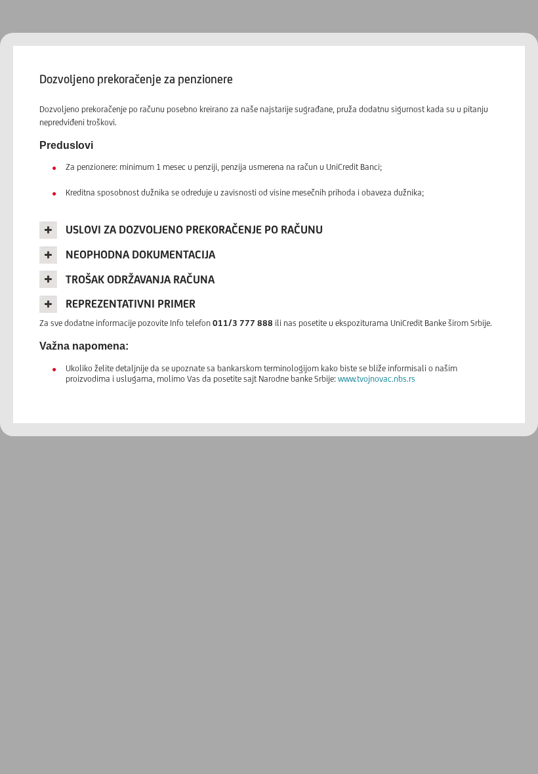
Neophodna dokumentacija (140, 254)
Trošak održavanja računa (140, 279)
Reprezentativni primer (131, 303)
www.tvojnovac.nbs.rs (376, 379)
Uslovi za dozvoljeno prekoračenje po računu (194, 229)
